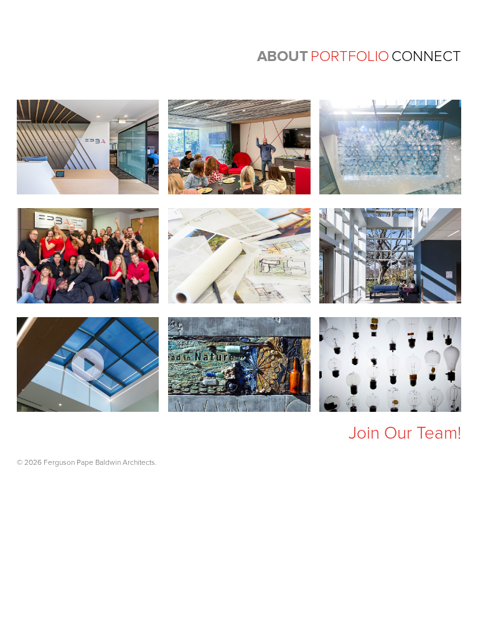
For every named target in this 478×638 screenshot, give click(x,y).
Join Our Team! (405, 433)
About (282, 56)
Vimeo (101, 435)
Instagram (26, 435)
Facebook (51, 435)
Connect (426, 56)
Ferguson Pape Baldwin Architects (113, 48)
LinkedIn (76, 435)
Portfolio (350, 56)
